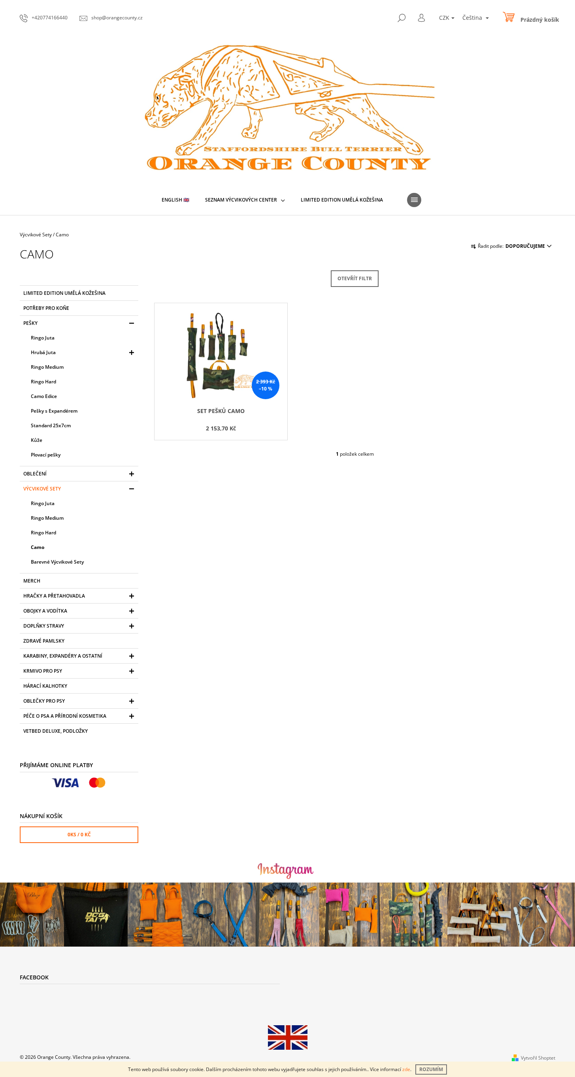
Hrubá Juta (43, 352)
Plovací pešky (45, 454)
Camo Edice (44, 396)
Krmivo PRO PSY (42, 671)
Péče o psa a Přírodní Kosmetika (64, 716)
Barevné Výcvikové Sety (57, 561)
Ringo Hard (43, 381)
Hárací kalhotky (45, 686)
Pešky (30, 323)
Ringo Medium (47, 367)
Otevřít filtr (354, 278)
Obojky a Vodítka (45, 610)
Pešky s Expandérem (54, 410)
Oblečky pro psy (44, 701)
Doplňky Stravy (43, 625)
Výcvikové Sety (42, 488)
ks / (79, 834)
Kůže (36, 440)
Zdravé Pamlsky (43, 641)
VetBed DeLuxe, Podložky (55, 731)
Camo (37, 547)
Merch (31, 580)
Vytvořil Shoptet (538, 1057)
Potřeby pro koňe (46, 308)
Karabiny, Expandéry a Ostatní (62, 656)
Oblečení (35, 473)
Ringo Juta (43, 337)
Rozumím (431, 1069)
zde (406, 1069)
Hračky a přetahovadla (54, 595)
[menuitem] (175, 200)
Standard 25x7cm (51, 425)
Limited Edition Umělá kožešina (64, 293)
